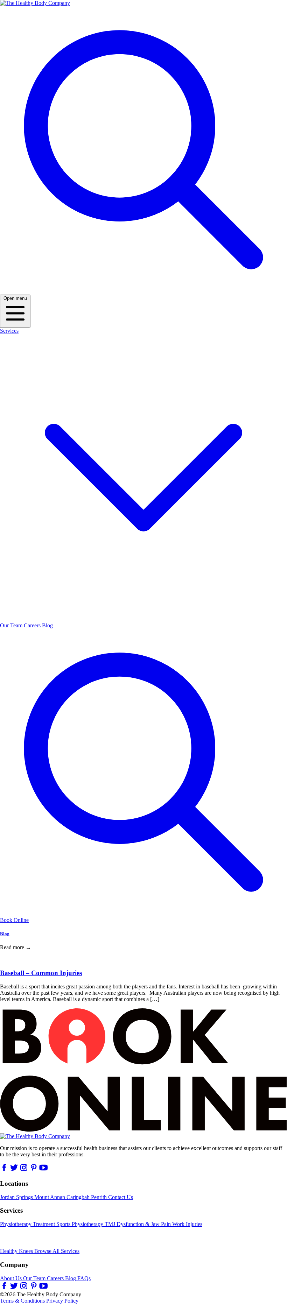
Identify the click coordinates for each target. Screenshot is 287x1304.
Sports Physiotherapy (80, 1224)
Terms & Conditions (22, 1301)
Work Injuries (187, 1224)
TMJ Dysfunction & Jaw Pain (138, 1224)
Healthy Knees (17, 1251)
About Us (11, 1278)
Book (14, 920)
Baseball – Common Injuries (41, 973)
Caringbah (78, 1197)
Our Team (11, 625)
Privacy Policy (62, 1301)
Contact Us (120, 1197)
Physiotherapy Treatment (28, 1224)
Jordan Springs (17, 1197)
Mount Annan (50, 1197)
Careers (32, 625)
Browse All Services (56, 1251)
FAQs (84, 1278)
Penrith (99, 1197)
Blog (47, 625)
